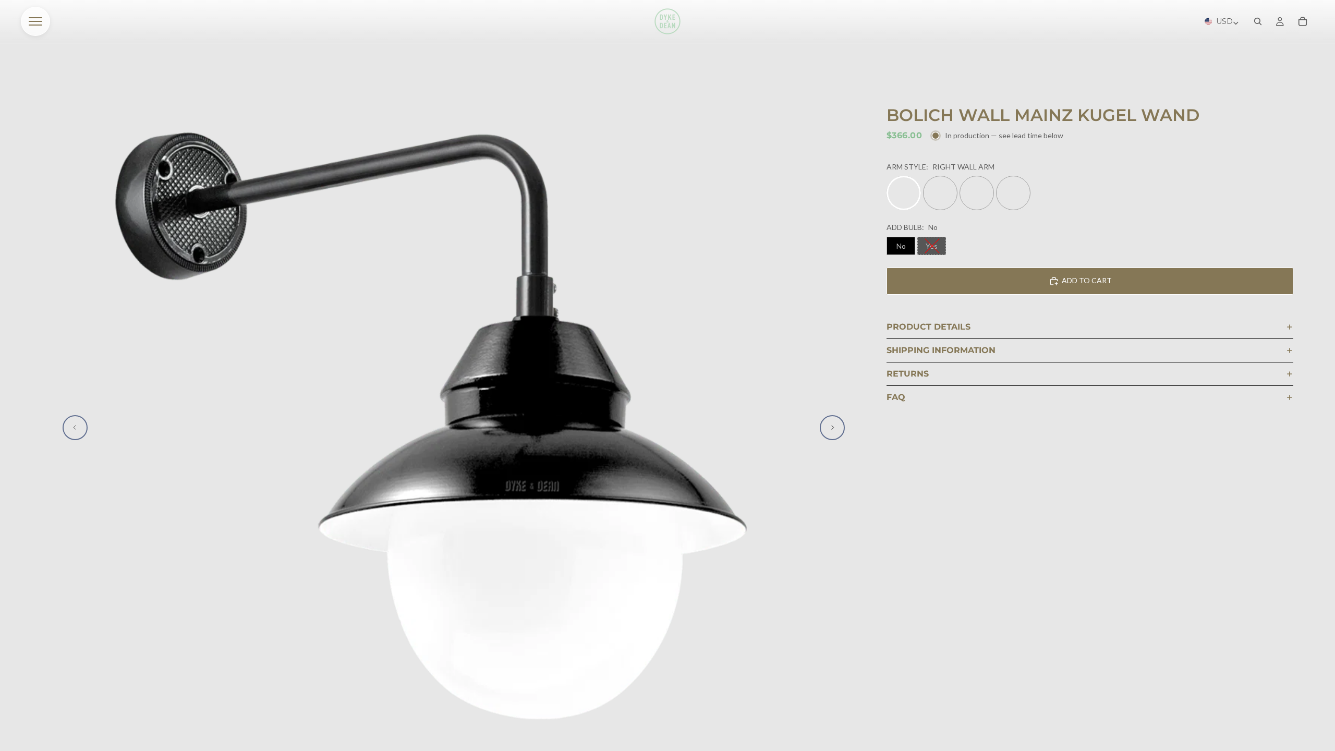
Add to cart (1087, 280)
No (901, 245)
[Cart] (1302, 21)
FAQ (896, 397)
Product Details (928, 327)
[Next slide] (832, 427)
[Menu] (35, 21)
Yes (932, 245)
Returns (908, 374)
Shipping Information (941, 350)
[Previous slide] (75, 427)
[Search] (1257, 21)
